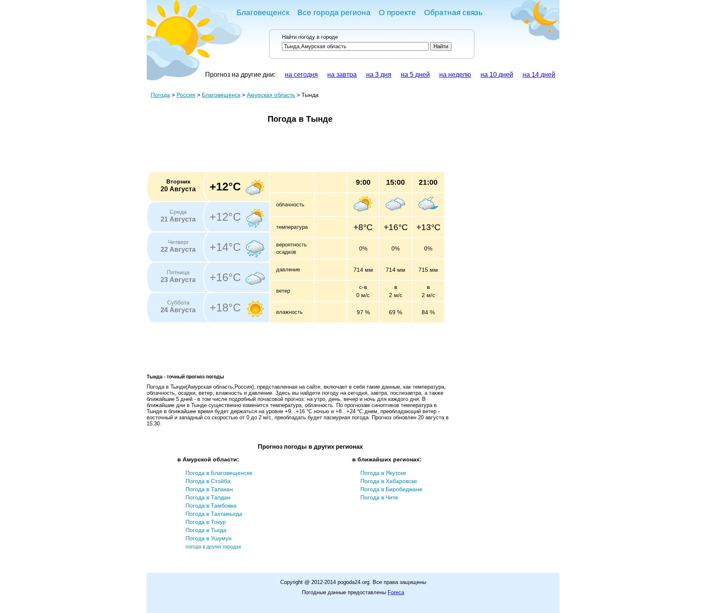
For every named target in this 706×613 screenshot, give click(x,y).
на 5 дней (415, 74)
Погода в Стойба (207, 481)
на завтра (342, 74)
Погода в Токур (205, 522)
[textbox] (355, 46)
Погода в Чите (379, 497)
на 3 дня (378, 74)
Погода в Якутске (383, 473)
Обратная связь (453, 12)
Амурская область (271, 95)
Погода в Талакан (209, 489)
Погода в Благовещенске (218, 473)
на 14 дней (539, 74)
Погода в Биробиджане (391, 489)
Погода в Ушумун (208, 538)
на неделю (455, 74)
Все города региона (334, 12)
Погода (160, 95)
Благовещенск (263, 12)
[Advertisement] (295, 150)
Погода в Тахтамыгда (213, 513)
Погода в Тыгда (205, 530)
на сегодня (301, 74)
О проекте (397, 12)
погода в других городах (213, 547)
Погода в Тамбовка (211, 505)
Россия (185, 95)
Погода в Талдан (207, 497)
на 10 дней (496, 74)
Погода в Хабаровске (388, 481)
